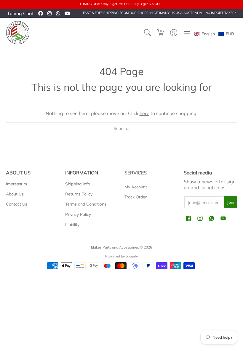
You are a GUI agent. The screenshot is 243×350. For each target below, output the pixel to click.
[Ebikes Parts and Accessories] (18, 32)
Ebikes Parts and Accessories (115, 247)
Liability (72, 224)
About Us (15, 194)
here (144, 113)
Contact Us (16, 204)
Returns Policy (78, 194)
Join (230, 202)
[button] (160, 32)
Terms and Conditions (85, 204)
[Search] (147, 32)
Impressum (16, 184)
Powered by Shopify (121, 256)
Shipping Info (77, 184)
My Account (135, 187)
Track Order (135, 197)
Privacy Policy (78, 214)
